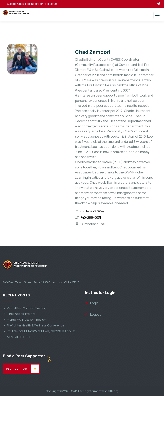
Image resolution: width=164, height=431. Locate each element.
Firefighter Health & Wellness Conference (35, 325)
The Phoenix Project (21, 314)
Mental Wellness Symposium (27, 319)
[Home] (15, 264)
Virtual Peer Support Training (27, 308)
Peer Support (17, 369)
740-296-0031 (90, 217)
